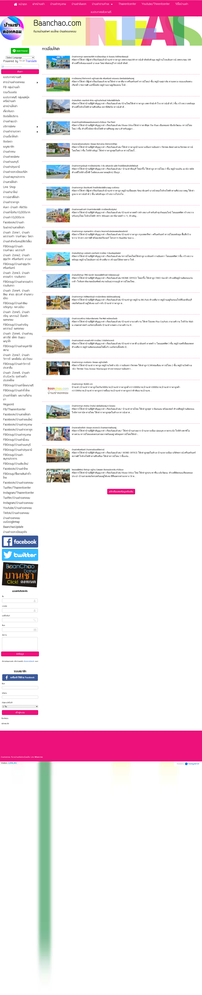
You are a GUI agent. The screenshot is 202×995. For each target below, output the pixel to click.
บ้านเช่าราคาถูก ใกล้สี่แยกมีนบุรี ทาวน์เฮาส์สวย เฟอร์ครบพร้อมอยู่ (96, 296)
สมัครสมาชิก (5, 724)
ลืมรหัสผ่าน (5, 718)
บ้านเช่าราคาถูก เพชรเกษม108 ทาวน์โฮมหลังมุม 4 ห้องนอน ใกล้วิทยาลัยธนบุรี (100, 56)
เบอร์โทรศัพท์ (6, 616)
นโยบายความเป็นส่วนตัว (29, 661)
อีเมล (3, 625)
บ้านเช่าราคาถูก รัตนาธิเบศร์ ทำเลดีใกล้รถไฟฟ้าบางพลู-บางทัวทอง (95, 187)
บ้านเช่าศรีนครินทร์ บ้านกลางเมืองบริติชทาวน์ (88, 449)
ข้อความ (4, 635)
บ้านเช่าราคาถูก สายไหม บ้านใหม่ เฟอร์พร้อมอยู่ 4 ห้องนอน (93, 406)
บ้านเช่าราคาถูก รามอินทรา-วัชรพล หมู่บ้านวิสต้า (90, 362)
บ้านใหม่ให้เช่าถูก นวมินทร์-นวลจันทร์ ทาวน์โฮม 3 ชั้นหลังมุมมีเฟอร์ (96, 253)
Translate (31, 61)
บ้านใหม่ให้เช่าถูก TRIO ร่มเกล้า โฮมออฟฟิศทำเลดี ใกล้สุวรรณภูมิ (95, 275)
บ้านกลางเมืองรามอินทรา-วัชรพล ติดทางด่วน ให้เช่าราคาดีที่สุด (94, 144)
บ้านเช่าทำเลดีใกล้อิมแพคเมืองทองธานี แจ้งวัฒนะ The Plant (93, 122)
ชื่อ (3, 596)
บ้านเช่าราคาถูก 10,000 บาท (82, 384)
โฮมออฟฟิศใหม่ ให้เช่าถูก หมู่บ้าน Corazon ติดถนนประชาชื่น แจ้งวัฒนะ (98, 469)
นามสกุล (4, 606)
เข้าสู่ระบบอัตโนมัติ (7, 703)
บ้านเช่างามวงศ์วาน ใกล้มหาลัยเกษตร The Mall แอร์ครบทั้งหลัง (94, 318)
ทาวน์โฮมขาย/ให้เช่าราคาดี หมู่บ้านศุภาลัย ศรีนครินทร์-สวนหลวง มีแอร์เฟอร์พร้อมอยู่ (103, 78)
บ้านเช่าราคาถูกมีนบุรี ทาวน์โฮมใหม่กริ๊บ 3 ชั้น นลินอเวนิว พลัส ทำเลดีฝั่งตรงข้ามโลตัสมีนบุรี (105, 166)
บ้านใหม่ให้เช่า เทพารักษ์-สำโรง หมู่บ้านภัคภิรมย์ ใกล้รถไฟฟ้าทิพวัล (96, 100)
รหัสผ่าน (4, 693)
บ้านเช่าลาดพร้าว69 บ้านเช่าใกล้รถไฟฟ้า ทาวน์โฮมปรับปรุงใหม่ (94, 209)
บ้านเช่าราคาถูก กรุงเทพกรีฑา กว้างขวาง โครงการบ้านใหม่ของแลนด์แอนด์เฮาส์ (100, 231)
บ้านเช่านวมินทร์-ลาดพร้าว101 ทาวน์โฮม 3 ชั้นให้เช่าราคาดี (93, 340)
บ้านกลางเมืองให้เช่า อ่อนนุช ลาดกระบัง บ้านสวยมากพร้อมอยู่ (94, 427)
